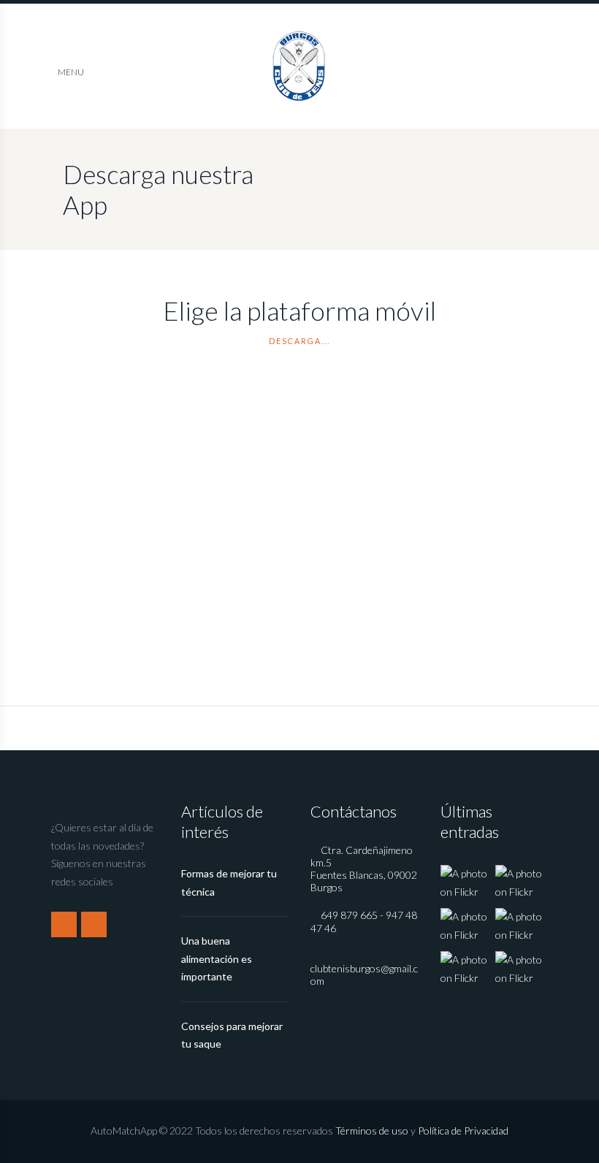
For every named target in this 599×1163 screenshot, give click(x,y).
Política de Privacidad (463, 1130)
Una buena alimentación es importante (216, 958)
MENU (71, 71)
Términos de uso (371, 1130)
